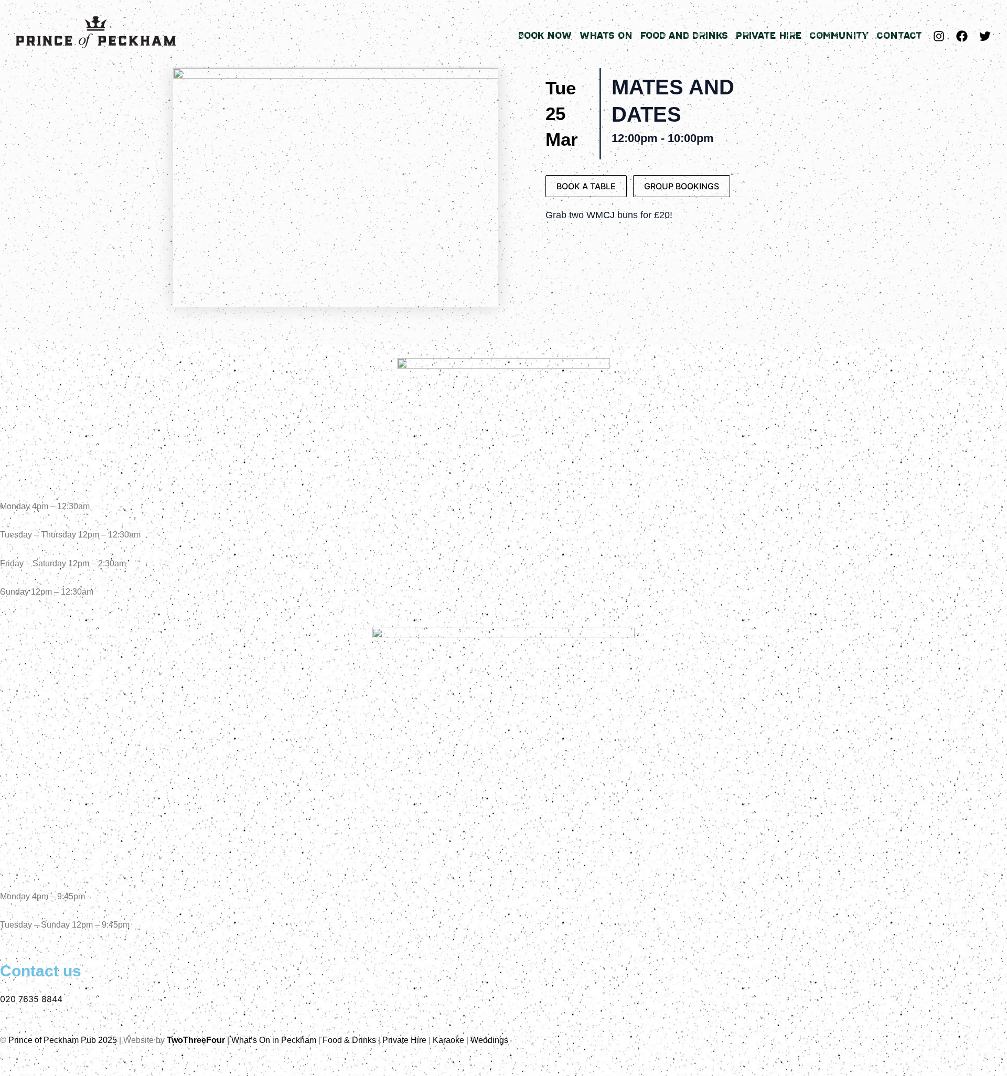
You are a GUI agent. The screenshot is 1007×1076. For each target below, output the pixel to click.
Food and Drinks (684, 35)
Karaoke (448, 1040)
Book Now (545, 35)
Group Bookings (681, 186)
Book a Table (586, 186)
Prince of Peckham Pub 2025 (62, 1040)
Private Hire (768, 35)
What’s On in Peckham (273, 1040)
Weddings (489, 1040)
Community (839, 35)
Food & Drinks (349, 1040)
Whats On (606, 35)
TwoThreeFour (196, 1040)
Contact (899, 35)
